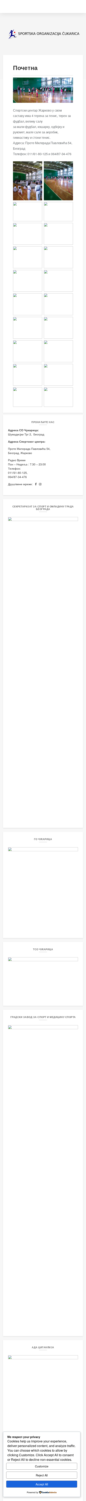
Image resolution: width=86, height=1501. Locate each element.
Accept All (42, 1484)
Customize (41, 1466)
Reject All (42, 1475)
